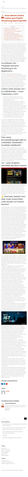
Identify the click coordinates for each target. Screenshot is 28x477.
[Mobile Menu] (2, 3)
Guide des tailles (4, 452)
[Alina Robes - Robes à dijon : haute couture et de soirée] (6, 2)
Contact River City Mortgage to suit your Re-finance (11, 437)
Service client (4, 454)
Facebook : (2, 474)
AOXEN (5, 23)
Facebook (2, 384)
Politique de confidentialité (7, 462)
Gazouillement (4, 384)
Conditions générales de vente (8, 463)
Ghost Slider (4, 435)
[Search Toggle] (22, 2)
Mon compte (4, 448)
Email (6, 384)
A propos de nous (5, 460)
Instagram (5, 474)
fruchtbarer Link (12, 75)
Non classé (11, 23)
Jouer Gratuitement (10, 403)
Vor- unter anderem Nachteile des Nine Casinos (13, 36)
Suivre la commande (5, 449)
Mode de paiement (5, 451)
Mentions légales (5, 455)
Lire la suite (7, 409)
